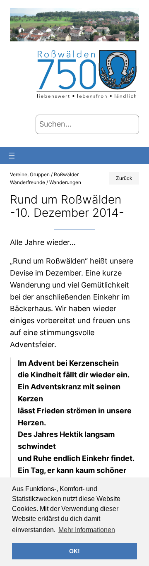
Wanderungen (65, 182)
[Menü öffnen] (12, 156)
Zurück (124, 178)
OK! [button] (74, 551)
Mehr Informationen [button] (86, 529)
